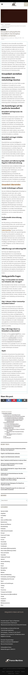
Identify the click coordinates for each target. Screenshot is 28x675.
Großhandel (4, 546)
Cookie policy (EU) (9, 671)
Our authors (17, 671)
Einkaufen (3, 528)
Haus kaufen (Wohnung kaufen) (8, 548)
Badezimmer (4, 522)
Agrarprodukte (4, 511)
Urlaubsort (3, 598)
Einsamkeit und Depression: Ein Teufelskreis (15, 417)
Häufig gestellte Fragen (9, 428)
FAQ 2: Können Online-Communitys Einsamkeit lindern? (15, 432)
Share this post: (8, 437)
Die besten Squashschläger (7, 639)
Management (4, 568)
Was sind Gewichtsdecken (7, 644)
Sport (2, 581)
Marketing (3, 570)
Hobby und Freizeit (5, 557)
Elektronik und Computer (7, 530)
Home (3, 671)
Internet (2, 559)
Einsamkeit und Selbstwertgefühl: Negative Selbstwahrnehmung (14, 421)
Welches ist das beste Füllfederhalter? (10, 641)
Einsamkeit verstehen (7, 413)
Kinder (2, 563)
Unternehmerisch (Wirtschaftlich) (9, 594)
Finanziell (3, 537)
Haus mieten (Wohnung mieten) (8, 550)
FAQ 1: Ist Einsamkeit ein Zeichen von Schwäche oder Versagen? (15, 430)
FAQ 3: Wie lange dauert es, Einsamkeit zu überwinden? (14, 434)
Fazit (5, 436)
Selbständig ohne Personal (7, 579)
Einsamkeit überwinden (11, 184)
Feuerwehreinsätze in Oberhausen (9, 622)
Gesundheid (3, 29)
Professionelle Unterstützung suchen (13, 425)
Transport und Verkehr (6, 592)
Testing (2, 585)
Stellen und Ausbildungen (7, 583)
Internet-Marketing (5, 561)
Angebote (3, 513)
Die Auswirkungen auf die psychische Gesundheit (15, 416)
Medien (2, 572)
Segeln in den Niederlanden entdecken (10, 453)
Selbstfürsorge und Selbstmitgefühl (13, 426)
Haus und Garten (5, 552)
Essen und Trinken (5, 535)
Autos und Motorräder (6, 520)
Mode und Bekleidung (6, 574)
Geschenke (3, 541)
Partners (23, 671)
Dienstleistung (4, 526)
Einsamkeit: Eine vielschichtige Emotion (12, 414)
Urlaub (2, 596)
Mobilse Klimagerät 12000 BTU (8, 649)
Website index (11, 673)
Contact (17, 673)
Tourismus (3, 589)
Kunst (2, 565)
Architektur (3, 515)
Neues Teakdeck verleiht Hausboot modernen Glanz (14, 460)
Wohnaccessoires (5, 603)
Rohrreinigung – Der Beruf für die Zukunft (10, 632)
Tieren (2, 587)
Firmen (2, 539)
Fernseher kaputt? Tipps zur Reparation (10, 620)
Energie (3, 533)
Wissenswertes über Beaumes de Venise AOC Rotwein (13, 624)
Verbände (3, 600)
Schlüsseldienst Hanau (6, 647)
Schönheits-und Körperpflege (8, 576)
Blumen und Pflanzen (6, 524)
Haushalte (3, 555)
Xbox (2, 605)
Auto (2, 517)
